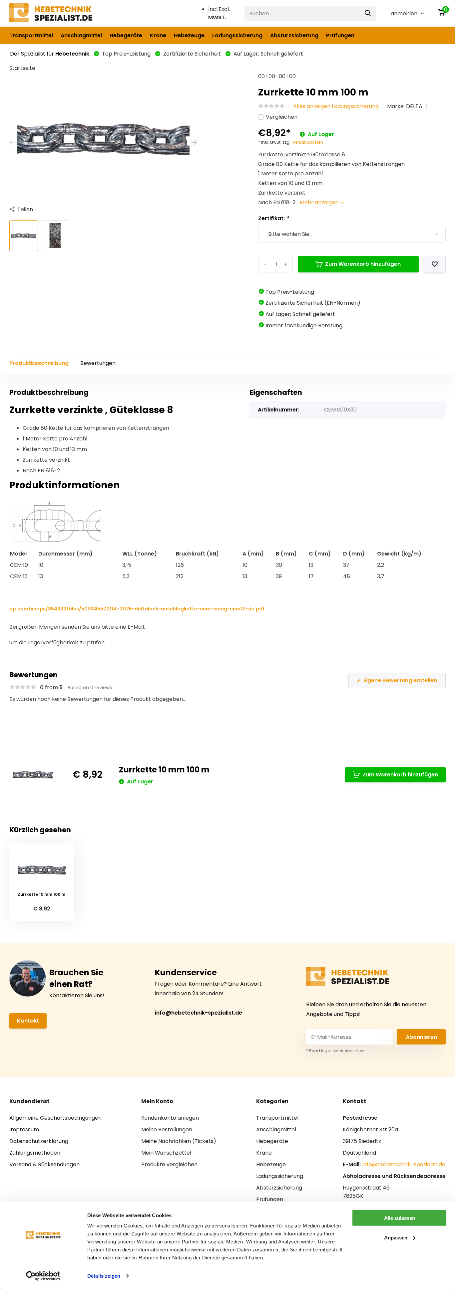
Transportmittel (31, 35)
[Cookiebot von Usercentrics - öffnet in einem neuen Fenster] (43, 1276)
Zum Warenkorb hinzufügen (363, 264)
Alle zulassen (399, 1218)
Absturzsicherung (294, 35)
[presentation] (12, 143)
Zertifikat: (273, 218)
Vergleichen (281, 117)
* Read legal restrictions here (335, 1050)
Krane (158, 35)
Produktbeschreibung (39, 363)
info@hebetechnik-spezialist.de (198, 1013)
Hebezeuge (189, 35)
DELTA (414, 106)
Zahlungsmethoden (34, 1153)
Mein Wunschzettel (166, 1153)
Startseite (22, 68)
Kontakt (28, 1021)
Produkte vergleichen (169, 1164)
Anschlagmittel (81, 35)
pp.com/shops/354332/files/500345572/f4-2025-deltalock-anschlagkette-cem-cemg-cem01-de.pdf (136, 608)
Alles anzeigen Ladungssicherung (336, 106)
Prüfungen (340, 35)
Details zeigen (103, 1276)
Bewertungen (98, 363)
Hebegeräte (126, 35)
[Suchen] (368, 13)
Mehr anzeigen (320, 202)
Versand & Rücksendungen (44, 1164)
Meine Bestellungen (166, 1129)
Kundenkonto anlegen (170, 1118)
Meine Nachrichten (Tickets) (178, 1141)
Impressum (24, 1129)
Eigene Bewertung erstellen (400, 680)
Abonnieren (421, 1037)
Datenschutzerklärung (38, 1141)
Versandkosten (307, 142)
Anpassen (395, 1237)
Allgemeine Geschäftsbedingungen (55, 1118)
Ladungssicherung (237, 35)
